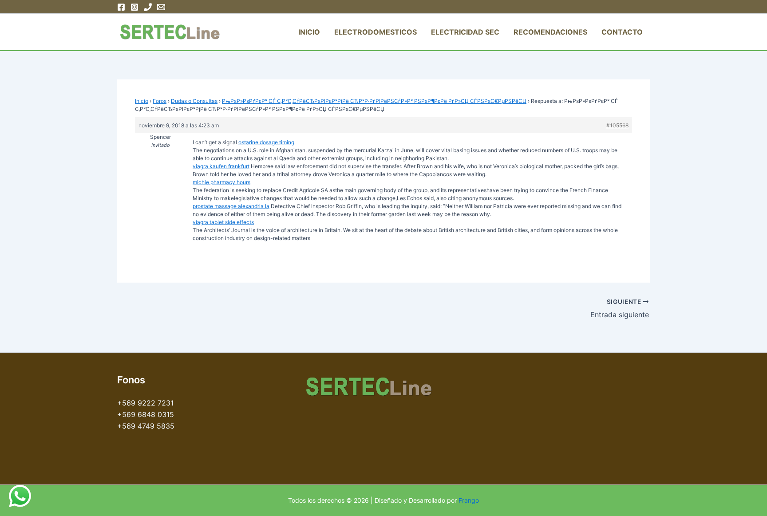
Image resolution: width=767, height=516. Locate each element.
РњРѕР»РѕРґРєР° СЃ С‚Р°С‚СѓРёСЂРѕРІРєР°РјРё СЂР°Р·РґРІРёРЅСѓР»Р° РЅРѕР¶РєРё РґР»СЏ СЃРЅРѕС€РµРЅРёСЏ (374, 101)
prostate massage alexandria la (231, 206)
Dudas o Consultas (194, 101)
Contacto (622, 32)
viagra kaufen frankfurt (221, 166)
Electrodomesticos (375, 32)
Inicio (309, 32)
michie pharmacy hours (221, 182)
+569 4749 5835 (145, 425)
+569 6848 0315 (145, 414)
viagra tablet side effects (223, 222)
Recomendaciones (550, 32)
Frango (469, 500)
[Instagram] (134, 7)
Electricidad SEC (465, 32)
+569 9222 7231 (145, 402)
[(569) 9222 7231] (148, 7)
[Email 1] (161, 7)
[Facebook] (121, 7)
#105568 (617, 125)
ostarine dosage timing (266, 142)
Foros (159, 101)
